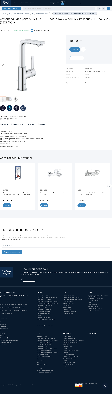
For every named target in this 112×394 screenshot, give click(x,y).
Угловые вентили (67, 346)
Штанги (39, 366)
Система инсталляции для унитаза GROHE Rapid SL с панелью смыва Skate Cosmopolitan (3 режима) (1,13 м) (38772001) (17, 194)
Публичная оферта (5, 337)
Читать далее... (4, 120)
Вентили (39, 323)
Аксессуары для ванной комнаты (45, 325)
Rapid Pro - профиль (68, 364)
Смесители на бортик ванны (44, 305)
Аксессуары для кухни (68, 336)
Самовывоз (3, 324)
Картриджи (65, 366)
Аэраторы (65, 344)
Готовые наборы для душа (44, 372)
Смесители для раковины (42, 13)
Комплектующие (67, 307)
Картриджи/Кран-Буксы (69, 362)
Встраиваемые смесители (44, 299)
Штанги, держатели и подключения (46, 360)
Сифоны (65, 348)
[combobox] (59, 8)
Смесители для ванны (43, 295)
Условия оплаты (4, 328)
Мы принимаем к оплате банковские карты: (86, 383)
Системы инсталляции (68, 295)
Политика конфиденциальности (9, 340)
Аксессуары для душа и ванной (45, 370)
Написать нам (28, 280)
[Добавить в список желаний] (83, 48)
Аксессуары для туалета (69, 338)
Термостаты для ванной (43, 317)
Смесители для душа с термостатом (46, 348)
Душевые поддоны (42, 364)
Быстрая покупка (76, 58)
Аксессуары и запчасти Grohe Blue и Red (73, 340)
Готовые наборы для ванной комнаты (47, 327)
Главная (4, 13)
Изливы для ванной (42, 307)
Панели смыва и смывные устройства (72, 299)
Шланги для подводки (68, 354)
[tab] (4, 124)
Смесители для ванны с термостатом (47, 297)
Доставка (2, 321)
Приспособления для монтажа (70, 356)
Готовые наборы (67, 309)
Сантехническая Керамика (44, 313)
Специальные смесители (43, 311)
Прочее (65, 360)
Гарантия (2, 333)
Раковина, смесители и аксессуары (21, 13)
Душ (38, 333)
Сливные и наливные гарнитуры (71, 350)
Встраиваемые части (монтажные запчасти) (46, 320)
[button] (54, 3)
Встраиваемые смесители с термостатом (48, 301)
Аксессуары (66, 305)
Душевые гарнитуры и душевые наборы (47, 340)
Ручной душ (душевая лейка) (44, 342)
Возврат (2, 331)
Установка (3, 335)
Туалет (65, 292)
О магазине (3, 326)
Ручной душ (40, 368)
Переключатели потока (43, 354)
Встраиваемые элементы (69, 358)
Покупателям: (4, 319)
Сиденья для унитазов (68, 313)
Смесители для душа (42, 346)
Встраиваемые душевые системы (46, 338)
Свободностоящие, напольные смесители (48, 303)
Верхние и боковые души (44, 344)
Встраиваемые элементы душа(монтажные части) (44, 357)
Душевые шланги (41, 362)
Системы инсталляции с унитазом (71, 297)
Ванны (39, 315)
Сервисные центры (5, 342)
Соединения (66, 352)
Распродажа (3, 344)
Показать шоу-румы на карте (9, 297)
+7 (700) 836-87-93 (7, 293)
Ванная (39, 292)
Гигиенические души (68, 303)
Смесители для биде (68, 301)
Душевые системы (42, 336)
